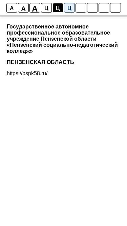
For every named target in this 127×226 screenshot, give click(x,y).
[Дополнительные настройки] (104, 8)
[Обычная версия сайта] (115, 8)
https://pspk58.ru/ (27, 73)
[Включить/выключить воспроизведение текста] (92, 8)
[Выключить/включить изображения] (81, 8)
